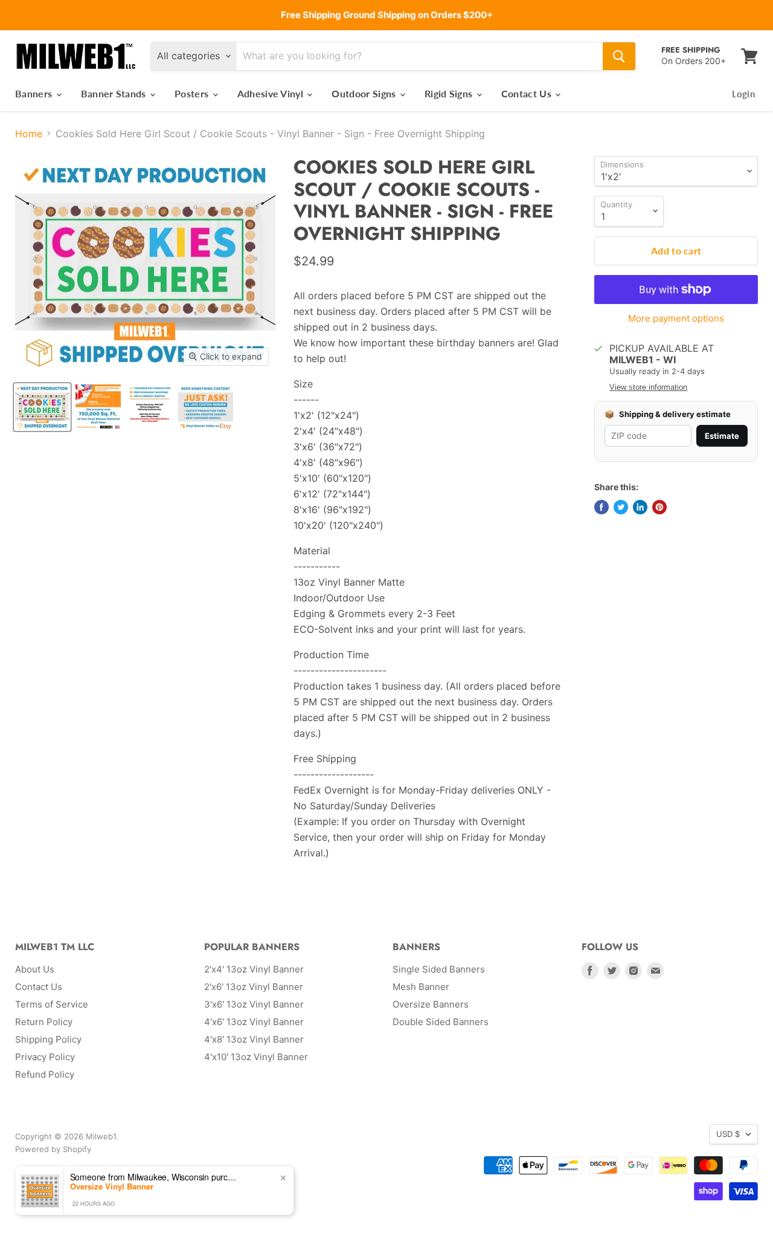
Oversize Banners (431, 1004)
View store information (648, 387)
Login (743, 93)
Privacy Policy (45, 1057)
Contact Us (527, 93)
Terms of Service (51, 1004)
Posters (193, 93)
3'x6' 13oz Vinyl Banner (254, 1004)
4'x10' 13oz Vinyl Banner (256, 1057)
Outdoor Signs (365, 93)
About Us (34, 969)
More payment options (676, 318)
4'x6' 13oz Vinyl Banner (254, 1022)
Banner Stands (115, 93)
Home (28, 133)
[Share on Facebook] (601, 507)
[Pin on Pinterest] (659, 507)
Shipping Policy (48, 1039)
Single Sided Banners (439, 969)
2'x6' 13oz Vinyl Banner (253, 986)
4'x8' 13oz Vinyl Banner (254, 1039)
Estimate (722, 436)
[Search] (619, 56)
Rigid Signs (450, 93)
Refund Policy (44, 1074)
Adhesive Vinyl (271, 93)
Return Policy (43, 1022)
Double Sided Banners (441, 1022)
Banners (35, 93)
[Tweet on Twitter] (621, 507)
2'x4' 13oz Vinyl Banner (254, 969)
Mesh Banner (421, 986)
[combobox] (420, 56)
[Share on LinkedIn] (640, 507)
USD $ (728, 1134)
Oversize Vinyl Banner (111, 1186)
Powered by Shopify (53, 1149)
